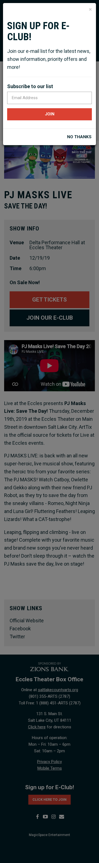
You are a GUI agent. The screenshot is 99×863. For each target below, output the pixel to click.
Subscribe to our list (30, 86)
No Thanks (79, 137)
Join (49, 114)
